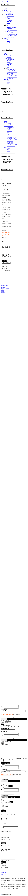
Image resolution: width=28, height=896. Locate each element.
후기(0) (2, 290)
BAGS (8, 23)
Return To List (4, 785)
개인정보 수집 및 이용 (7, 714)
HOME (5, 9)
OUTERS (9, 17)
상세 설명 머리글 (5, 285)
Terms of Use (3, 872)
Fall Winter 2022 (11, 28)
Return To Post (5, 802)
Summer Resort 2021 (12, 34)
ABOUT (5, 10)
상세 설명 (3, 287)
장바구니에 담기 (5, 845)
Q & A (8, 41)
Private (8, 42)
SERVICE (6, 38)
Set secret (3, 784)
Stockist (9, 13)
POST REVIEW (4, 728)
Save (11, 785)
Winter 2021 (10, 31)
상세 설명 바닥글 (5, 288)
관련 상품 (3, 292)
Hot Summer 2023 (11, 27)
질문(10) (3, 291)
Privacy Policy (3, 874)
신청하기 (3, 862)
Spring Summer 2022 (12, 30)
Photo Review (6, 725)
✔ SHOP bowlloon (8, 14)
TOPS (8, 18)
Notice (8, 40)
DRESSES (9, 21)
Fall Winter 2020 (11, 37)
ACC (8, 24)
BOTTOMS (9, 20)
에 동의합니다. (11, 714)
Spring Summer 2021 (12, 35)
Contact (9, 11)
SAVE (2, 723)
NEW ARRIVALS (10, 16)
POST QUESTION (5, 763)
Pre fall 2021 (10, 33)
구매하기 (3, 811)
